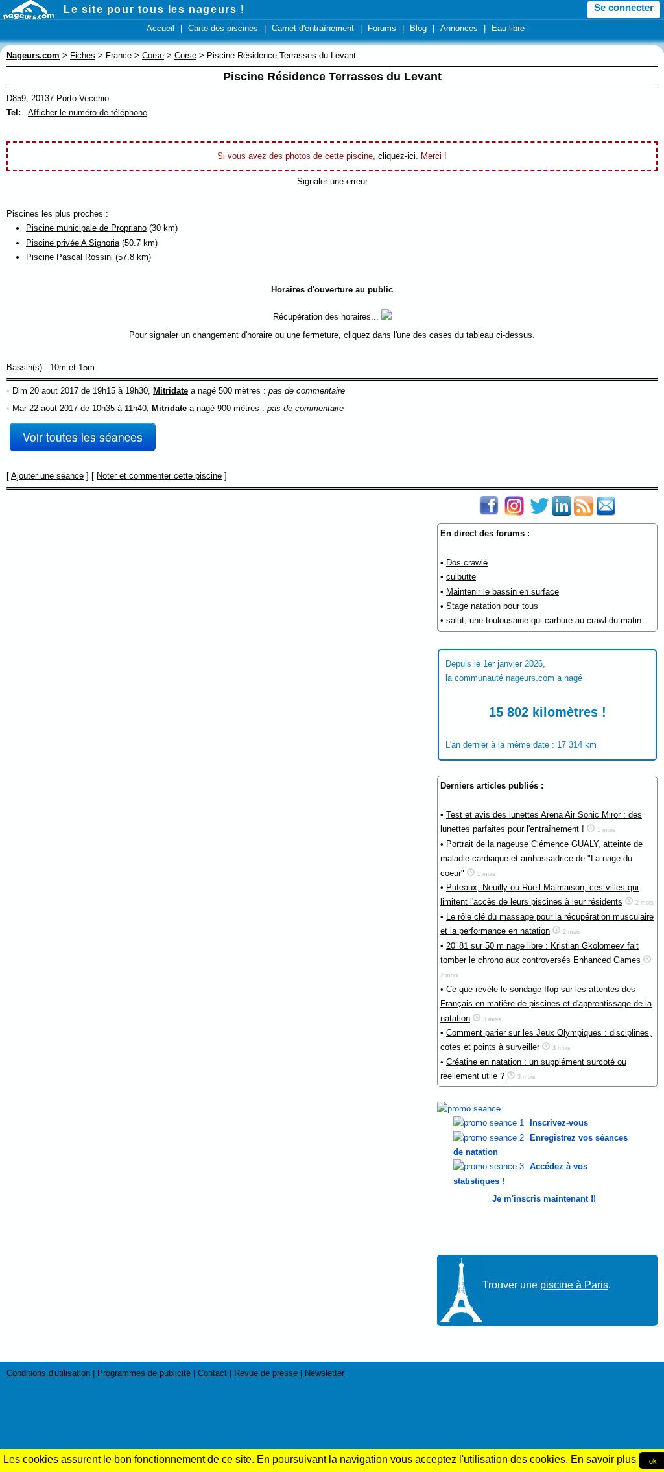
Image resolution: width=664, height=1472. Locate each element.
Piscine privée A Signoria (72, 243)
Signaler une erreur (332, 181)
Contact (212, 1373)
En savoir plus (603, 1459)
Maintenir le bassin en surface (502, 592)
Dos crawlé (467, 562)
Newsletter (324, 1373)
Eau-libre (508, 28)
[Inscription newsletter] (605, 512)
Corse (153, 55)
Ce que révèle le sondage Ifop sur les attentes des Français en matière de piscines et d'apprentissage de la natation (546, 1003)
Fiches (82, 55)
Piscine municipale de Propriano (86, 228)
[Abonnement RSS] (583, 512)
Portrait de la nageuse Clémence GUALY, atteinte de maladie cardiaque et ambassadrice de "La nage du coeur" (541, 858)
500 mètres (240, 391)
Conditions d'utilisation (48, 1373)
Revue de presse (266, 1373)
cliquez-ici (397, 156)
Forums (382, 28)
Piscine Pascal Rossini (69, 257)
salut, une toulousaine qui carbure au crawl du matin (543, 620)
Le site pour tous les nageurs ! (154, 9)
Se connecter (624, 8)
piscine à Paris (574, 1284)
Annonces (459, 28)
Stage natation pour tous (492, 606)
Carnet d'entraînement (313, 28)
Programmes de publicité (144, 1373)
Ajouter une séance (47, 476)
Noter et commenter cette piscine (159, 476)
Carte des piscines (223, 28)
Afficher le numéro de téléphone (87, 112)
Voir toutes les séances (83, 437)
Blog (418, 28)
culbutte (461, 577)
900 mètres (238, 408)
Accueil (160, 28)
